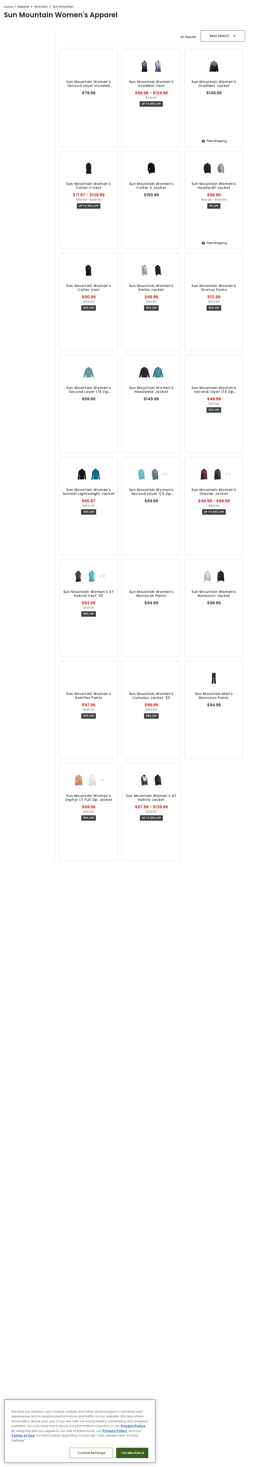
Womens (41, 51)
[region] (80, 1431)
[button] (120, 168)
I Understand (132, 1452)
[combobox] (126, 35)
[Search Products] (244, 35)
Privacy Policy (133, 1426)
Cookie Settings (91, 1452)
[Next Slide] (228, 4)
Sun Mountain (63, 51)
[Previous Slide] (24, 4)
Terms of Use (23, 1435)
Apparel (23, 51)
